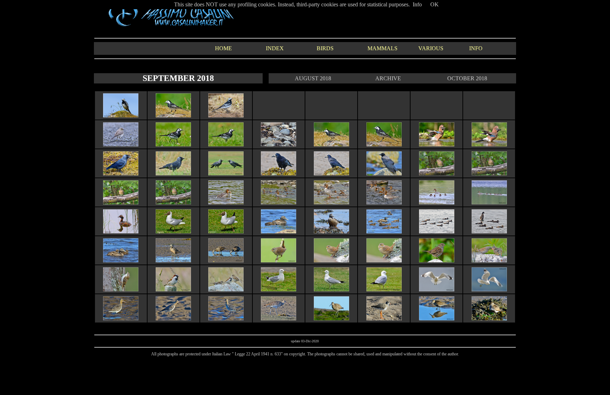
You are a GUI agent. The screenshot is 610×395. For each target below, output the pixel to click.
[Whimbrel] (331, 318)
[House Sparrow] (173, 289)
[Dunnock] (436, 260)
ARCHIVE (388, 78)
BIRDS (325, 48)
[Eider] (278, 231)
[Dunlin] (436, 318)
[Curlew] (278, 318)
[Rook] (278, 173)
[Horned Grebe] (120, 231)
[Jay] (436, 144)
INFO (476, 48)
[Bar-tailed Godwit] (120, 318)
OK (434, 4)
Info (417, 4)
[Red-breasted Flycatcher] (436, 173)
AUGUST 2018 (313, 78)
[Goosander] (226, 202)
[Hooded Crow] (384, 173)
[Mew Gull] (278, 289)
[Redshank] (384, 318)
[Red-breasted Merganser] (436, 202)
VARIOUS (430, 48)
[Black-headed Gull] (173, 231)
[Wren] (278, 260)
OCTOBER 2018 (467, 78)
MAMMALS (382, 48)
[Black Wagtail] (120, 115)
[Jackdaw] (120, 173)
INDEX (275, 48)
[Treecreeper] (120, 289)
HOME (223, 48)
